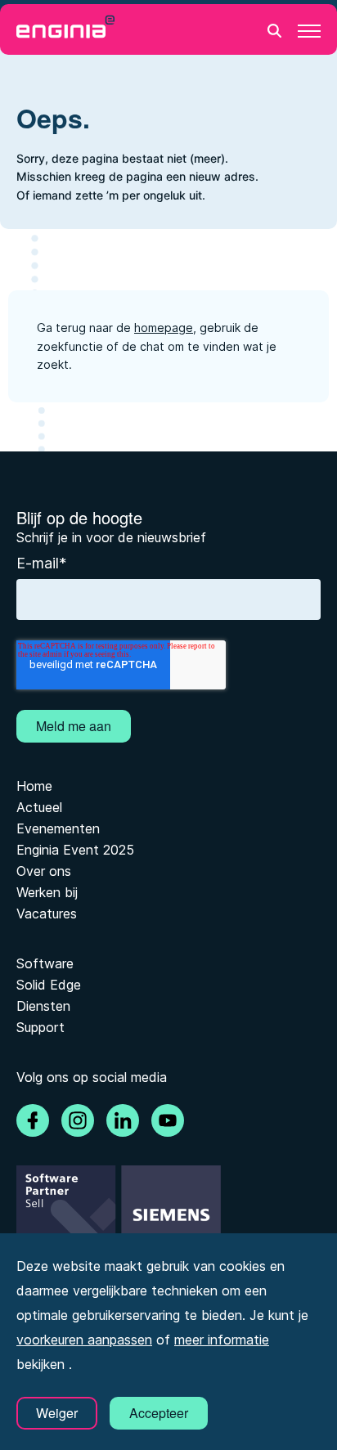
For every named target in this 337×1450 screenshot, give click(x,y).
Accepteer (158, 1412)
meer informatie (221, 1339)
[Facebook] (32, 1120)
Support (40, 1027)
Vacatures (46, 913)
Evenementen (58, 828)
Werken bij (47, 892)
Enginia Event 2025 (75, 849)
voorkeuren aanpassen (84, 1339)
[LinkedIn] (122, 1120)
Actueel (39, 807)
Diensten (43, 1005)
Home (34, 785)
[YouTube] (167, 1120)
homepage (163, 327)
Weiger (57, 1412)
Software (45, 963)
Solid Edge (48, 984)
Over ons (43, 871)
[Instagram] (77, 1120)
